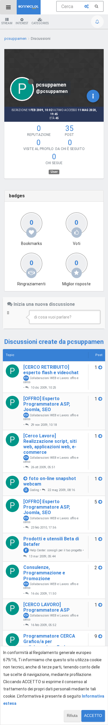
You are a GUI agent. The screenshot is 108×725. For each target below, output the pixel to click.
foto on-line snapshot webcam (49, 481)
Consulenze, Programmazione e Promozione (44, 573)
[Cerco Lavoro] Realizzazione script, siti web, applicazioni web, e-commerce (50, 444)
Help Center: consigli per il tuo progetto (55, 550)
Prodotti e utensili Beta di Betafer (51, 541)
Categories (40, 23)
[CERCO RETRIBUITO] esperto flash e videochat (51, 369)
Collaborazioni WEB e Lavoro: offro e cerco (50, 380)
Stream (6, 23)
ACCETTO (93, 715)
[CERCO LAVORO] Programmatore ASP (46, 607)
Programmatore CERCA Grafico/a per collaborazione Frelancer (50, 641)
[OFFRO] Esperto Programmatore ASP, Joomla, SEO (46, 404)
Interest (22, 23)
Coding (34, 490)
